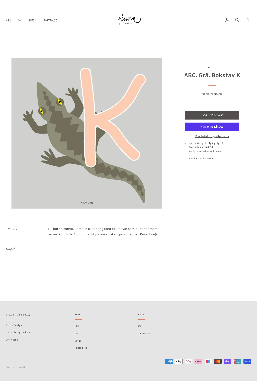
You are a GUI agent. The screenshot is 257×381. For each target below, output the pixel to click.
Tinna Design (23, 314)
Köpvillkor (144, 333)
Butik (78, 340)
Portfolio (81, 348)
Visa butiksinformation (201, 158)
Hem (77, 326)
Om (76, 333)
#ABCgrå (10, 248)
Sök (139, 326)
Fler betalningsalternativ (212, 136)
